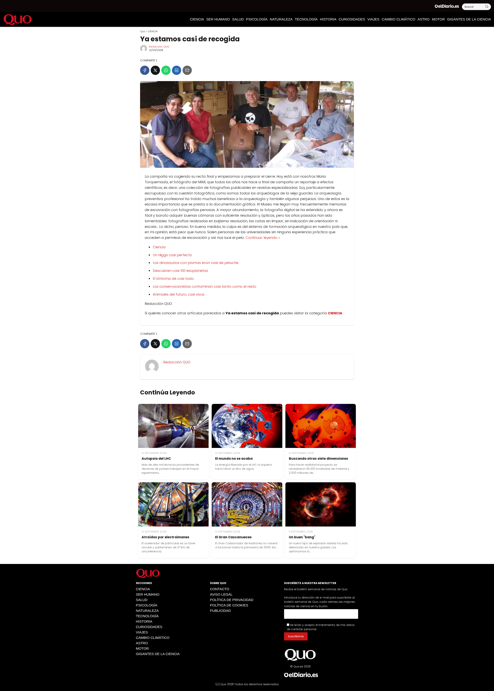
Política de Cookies (229, 605)
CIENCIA (197, 19)
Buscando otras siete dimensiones (318, 458)
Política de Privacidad (231, 600)
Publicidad (220, 611)
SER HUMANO (218, 19)
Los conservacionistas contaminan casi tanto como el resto (204, 286)
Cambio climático (398, 19)
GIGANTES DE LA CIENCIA (469, 19)
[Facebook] (144, 70)
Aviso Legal (221, 595)
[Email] (187, 70)
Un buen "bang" (302, 537)
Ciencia (159, 247)
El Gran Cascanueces (233, 537)
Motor (438, 19)
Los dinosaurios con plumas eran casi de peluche (195, 262)
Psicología (256, 19)
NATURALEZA (281, 19)
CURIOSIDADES (352, 19)
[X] (155, 70)
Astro (424, 19)
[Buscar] (487, 6)
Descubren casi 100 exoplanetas (180, 270)
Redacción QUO (159, 46)
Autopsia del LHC (156, 458)
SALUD (238, 19)
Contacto (219, 589)
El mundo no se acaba (234, 458)
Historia (328, 19)
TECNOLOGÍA (306, 19)
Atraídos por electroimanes (165, 537)
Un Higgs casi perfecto (172, 255)
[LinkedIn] (176, 70)
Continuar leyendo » (262, 237)
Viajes (373, 19)
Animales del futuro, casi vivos (178, 294)
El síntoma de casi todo (173, 278)
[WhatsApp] (166, 70)
